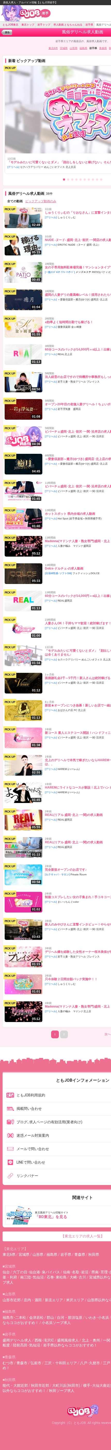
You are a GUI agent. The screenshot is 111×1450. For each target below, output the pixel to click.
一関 (106, 1340)
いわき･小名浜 (97, 1317)
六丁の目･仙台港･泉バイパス (36, 1272)
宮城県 (64, 48)
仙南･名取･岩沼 (75, 1272)
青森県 (103, 48)
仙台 (6, 1272)
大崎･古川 (78, 1277)
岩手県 (65, 1254)
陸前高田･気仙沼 (26, 1345)
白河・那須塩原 (69, 1317)
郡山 (50, 1317)
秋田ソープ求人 (61, 1391)
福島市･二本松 (14, 1317)
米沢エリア (75, 1300)
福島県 (83, 48)
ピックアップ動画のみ (40, 201)
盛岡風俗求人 (68, 1340)
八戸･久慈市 (90, 1363)
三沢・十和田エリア (60, 1363)
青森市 (22, 1363)
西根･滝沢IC (44, 1340)
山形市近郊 (12, 1300)
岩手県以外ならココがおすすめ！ (70, 1345)
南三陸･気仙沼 (32, 1277)
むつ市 (8, 1363)
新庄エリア (54, 1300)
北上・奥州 (91, 1340)
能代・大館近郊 (15, 1385)
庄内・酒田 (33, 1300)
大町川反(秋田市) (66, 1385)
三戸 (106, 1363)
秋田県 (93, 1254)
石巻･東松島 (57, 1277)
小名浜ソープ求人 (56, 1323)
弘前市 (35, 1363)
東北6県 (9, 1254)
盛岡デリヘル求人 (17, 1340)
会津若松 (36, 1317)
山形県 (73, 48)
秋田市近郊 (40, 1385)
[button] (64, 179)
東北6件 (53, 48)
